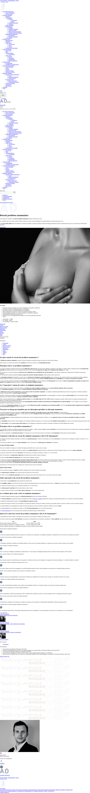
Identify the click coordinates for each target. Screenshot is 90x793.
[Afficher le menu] (1, 107)
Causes (4, 344)
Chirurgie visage (14, 789)
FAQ (4, 354)
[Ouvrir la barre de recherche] (1, 91)
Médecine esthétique (60, 789)
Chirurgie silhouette (32, 789)
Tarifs (4, 353)
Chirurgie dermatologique (50, 789)
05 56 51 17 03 (4, 2)
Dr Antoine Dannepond (5, 789)
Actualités (67, 789)
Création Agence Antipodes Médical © (8, 791)
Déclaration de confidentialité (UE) (25, 791)
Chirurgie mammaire (22, 789)
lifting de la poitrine (37, 498)
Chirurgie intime (40, 789)
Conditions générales (38, 791)
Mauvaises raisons (7, 345)
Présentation (5, 343)
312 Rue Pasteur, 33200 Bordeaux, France (9, 0)
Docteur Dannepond (6, 510)
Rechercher (2, 190)
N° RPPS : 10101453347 (48, 791)
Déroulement (6, 349)
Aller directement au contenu (6, 202)
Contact (1, 792)
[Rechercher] (14, 109)
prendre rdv (6, 792)
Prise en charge (6, 346)
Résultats (5, 352)
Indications (5, 348)
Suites (4, 350)
